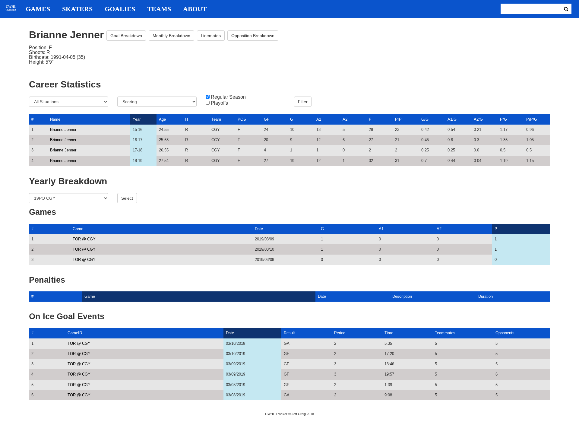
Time (388, 333)
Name (55, 119)
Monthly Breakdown (171, 35)
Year (137, 119)
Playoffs (219, 103)
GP (267, 119)
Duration (485, 296)
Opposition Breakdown (252, 35)
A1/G (452, 119)
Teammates (445, 333)
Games (38, 9)
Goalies (120, 9)
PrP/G (531, 119)
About (195, 9)
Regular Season (228, 97)
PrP (398, 119)
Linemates (211, 35)
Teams (159, 9)
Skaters (77, 9)
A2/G (478, 119)
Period (339, 333)
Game (78, 229)
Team (216, 119)
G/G (425, 119)
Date (259, 229)
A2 (345, 119)
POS (242, 119)
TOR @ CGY (84, 239)
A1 (318, 119)
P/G (503, 119)
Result (289, 333)
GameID (75, 333)
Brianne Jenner (63, 129)
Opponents (504, 333)
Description (402, 296)
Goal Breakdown (126, 35)
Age (162, 119)
